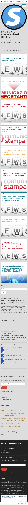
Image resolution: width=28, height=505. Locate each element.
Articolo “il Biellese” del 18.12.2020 (9, 328)
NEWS (3, 55)
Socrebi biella (4, 423)
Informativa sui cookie (6, 499)
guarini (19, 415)
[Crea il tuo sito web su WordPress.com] (14, 1)
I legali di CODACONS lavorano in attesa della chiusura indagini (14, 175)
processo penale (13, 418)
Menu (23, 6)
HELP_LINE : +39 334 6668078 (7, 448)
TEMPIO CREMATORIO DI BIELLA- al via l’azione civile (13, 323)
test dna (20, 426)
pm (7, 418)
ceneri (7, 410)
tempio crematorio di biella (12, 426)
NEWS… (3, 147)
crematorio (8, 413)
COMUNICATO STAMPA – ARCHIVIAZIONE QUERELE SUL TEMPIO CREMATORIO (13, 325)
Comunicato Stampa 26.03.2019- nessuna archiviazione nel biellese (14, 129)
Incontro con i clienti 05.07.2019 (13, 81)
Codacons (12, 411)
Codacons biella (18, 410)
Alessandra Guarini (5, 408)
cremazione (13, 413)
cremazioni (20, 413)
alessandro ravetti (14, 408)
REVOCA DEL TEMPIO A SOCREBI (8, 339)
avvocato (24, 408)
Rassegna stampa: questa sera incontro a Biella (13, 59)
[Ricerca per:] (14, 289)
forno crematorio (11, 415)
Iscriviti (4, 387)
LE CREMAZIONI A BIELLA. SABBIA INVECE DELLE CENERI (14, 221)
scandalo (15, 421)
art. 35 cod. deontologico (16, 487)
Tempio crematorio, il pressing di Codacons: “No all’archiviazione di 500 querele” (14, 152)
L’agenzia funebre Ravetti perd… (18, 362)
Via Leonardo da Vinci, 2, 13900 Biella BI (10, 446)
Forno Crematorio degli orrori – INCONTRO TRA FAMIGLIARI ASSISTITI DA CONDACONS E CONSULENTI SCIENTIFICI (13, 269)
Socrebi (21, 420)
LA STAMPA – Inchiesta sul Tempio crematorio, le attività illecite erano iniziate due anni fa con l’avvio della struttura (13, 246)
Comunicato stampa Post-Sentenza (9, 331)
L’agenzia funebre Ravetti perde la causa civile (12, 329)
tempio (9, 423)
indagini (24, 415)
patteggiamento (4, 418)
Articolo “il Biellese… (17, 355)
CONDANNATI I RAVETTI (6, 333)
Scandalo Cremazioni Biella (10, 34)
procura (18, 418)
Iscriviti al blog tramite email (13, 376)
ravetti (9, 420)
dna (25, 413)
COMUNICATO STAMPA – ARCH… (18, 352)
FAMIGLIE (3, 415)
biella (3, 410)
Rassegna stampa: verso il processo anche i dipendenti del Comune (14, 106)
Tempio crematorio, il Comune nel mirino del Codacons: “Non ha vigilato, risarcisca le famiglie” (13, 199)
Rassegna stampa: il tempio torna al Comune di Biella (13, 337)
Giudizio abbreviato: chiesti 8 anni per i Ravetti (12, 335)
